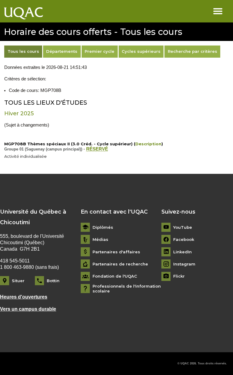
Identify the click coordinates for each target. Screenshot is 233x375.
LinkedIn (182, 252)
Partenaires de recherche (120, 264)
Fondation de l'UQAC (115, 276)
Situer (18, 280)
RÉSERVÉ (97, 149)
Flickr (179, 276)
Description (148, 143)
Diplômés (103, 227)
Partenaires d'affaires (116, 252)
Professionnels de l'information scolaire (127, 288)
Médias (100, 239)
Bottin (53, 280)
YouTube (182, 227)
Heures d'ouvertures (23, 296)
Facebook (183, 239)
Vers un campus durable (28, 309)
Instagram (184, 264)
